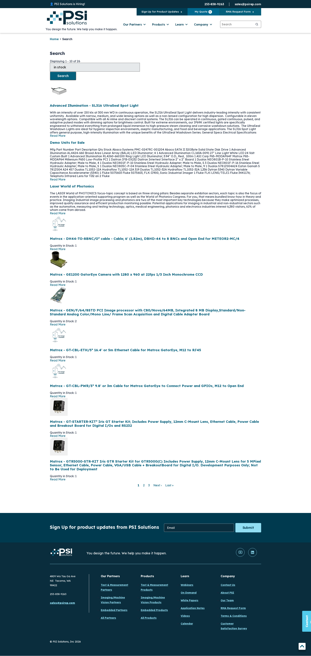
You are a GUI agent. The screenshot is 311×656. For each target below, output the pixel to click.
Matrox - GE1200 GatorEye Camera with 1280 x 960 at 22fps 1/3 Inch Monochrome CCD (126, 274)
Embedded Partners (114, 610)
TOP (302, 647)
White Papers (189, 600)
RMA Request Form (238, 11)
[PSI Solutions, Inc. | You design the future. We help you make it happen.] (61, 553)
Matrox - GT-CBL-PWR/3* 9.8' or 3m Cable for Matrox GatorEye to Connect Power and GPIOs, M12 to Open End (147, 386)
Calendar (187, 623)
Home (54, 39)
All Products (149, 617)
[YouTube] (240, 555)
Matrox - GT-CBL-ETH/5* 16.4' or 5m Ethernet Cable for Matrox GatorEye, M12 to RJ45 (125, 350)
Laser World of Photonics (72, 186)
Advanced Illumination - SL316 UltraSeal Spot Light (94, 105)
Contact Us (228, 585)
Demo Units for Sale (67, 142)
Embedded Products (154, 610)
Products (158, 24)
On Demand (189, 592)
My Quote (203, 11)
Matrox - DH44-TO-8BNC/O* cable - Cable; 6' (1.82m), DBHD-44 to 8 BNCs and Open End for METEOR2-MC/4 (144, 238)
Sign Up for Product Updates (160, 11)
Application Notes (193, 608)
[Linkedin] (252, 555)
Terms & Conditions (234, 615)
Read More (58, 135)
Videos (185, 615)
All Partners (108, 617)
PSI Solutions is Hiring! (69, 4)
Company (201, 24)
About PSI (227, 592)
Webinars (187, 585)
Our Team (227, 600)
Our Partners (132, 24)
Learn (179, 24)
